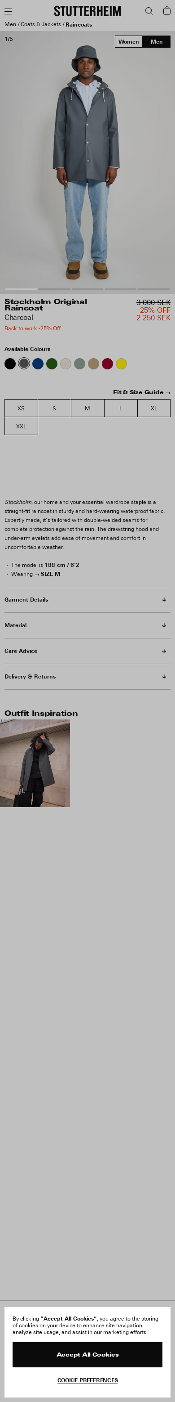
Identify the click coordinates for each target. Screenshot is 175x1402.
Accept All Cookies (88, 1355)
